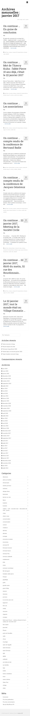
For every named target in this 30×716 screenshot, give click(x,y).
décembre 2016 (7, 460)
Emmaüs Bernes (20, 52)
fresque (5, 576)
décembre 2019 (7, 376)
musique (5, 617)
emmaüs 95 (15, 52)
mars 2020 (5, 371)
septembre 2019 (7, 383)
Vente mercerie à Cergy (9, 344)
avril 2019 (5, 393)
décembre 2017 (7, 430)
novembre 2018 (7, 405)
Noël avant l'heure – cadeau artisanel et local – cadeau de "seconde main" (15, 620)
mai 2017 (5, 448)
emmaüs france (7, 550)
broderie (5, 505)
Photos (4, 630)
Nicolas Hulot (5, 251)
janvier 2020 (6, 373)
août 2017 (5, 440)
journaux (5, 597)
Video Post (5, 682)
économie (11, 93)
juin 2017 (5, 445)
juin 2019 (5, 388)
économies (5, 542)
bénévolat (5, 494)
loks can (5, 605)
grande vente (6, 585)
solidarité (19, 169)
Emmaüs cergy (6, 95)
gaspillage (5, 579)
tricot (4, 676)
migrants (5, 614)
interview (5, 594)
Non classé (5, 624)
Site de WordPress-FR (8, 704)
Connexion (5, 697)
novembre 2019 (7, 378)
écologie (5, 536)
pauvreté (5, 627)
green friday (6, 588)
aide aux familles (7, 479)
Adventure (5, 477)
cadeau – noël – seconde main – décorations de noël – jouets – (15, 509)
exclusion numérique (8, 568)
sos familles (6, 665)
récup (4, 639)
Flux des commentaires (9, 702)
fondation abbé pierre (8, 573)
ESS (4, 562)
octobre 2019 (6, 381)
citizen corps (6, 516)
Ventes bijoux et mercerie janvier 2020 (12, 351)
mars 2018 (5, 425)
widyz (4, 688)
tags (4, 668)
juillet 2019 (5, 386)
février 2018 (6, 428)
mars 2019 (5, 396)
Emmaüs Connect (7, 547)
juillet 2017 (5, 443)
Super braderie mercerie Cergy (11, 354)
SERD (4, 656)
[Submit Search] (3, 335)
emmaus (10, 52)
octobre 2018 (6, 408)
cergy (4, 513)
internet (5, 591)
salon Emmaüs (6, 647)
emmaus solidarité (7, 556)
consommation (6, 519)
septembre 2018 (7, 410)
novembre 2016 (7, 463)
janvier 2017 (6, 458)
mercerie (5, 611)
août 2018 (5, 413)
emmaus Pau (6, 553)
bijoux (4, 500)
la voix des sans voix (8, 599)
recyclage (5, 642)
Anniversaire (6, 482)
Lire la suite (13, 48)
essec (4, 565)
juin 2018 (5, 418)
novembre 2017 (7, 433)
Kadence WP (20, 713)
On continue (11, 95)
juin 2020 (5, 368)
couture (5, 524)
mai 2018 (5, 420)
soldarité (20, 95)
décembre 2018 (7, 403)
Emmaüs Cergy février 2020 (10, 349)
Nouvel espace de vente (9, 346)
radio (4, 636)
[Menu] (27, 2)
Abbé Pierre (6, 52)
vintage (4, 685)
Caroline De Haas (18, 248)
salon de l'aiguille (7, 644)
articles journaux (7, 485)
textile (4, 670)
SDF (4, 653)
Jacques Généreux (12, 210)
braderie (5, 503)
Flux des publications (8, 699)
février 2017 (6, 455)
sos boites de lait (7, 662)
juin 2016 (5, 465)
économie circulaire (8, 539)
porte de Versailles (7, 633)
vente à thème (6, 679)
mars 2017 (5, 453)
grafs (4, 582)
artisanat (5, 488)
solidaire (15, 169)
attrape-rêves (6, 491)
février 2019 (6, 398)
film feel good (6, 571)
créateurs (5, 527)
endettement (6, 559)
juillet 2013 (5, 468)
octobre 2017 (6, 435)
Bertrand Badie (12, 167)
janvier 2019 (6, 401)
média (4, 608)
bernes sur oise (7, 497)
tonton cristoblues (7, 673)
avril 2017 (5, 450)
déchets (5, 530)
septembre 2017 (7, 438)
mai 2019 (5, 391)
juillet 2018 (5, 415)
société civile (16, 95)
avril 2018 (5, 423)
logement (5, 602)
